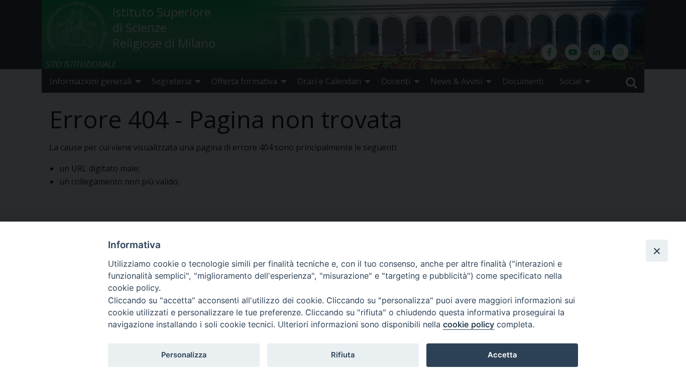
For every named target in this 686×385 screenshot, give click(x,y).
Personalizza (183, 354)
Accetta (502, 354)
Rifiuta (343, 354)
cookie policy (468, 324)
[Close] (657, 251)
